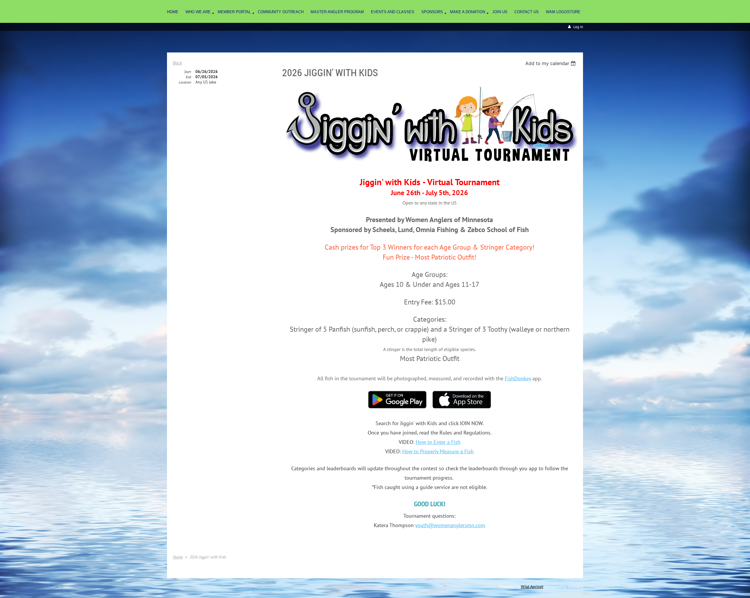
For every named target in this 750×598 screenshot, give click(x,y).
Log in (578, 26)
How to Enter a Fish (438, 442)
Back (177, 63)
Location (185, 82)
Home (178, 557)
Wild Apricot (532, 586)
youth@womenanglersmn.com (450, 525)
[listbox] (551, 63)
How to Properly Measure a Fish (438, 451)
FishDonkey (518, 378)
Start (187, 71)
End (188, 77)
